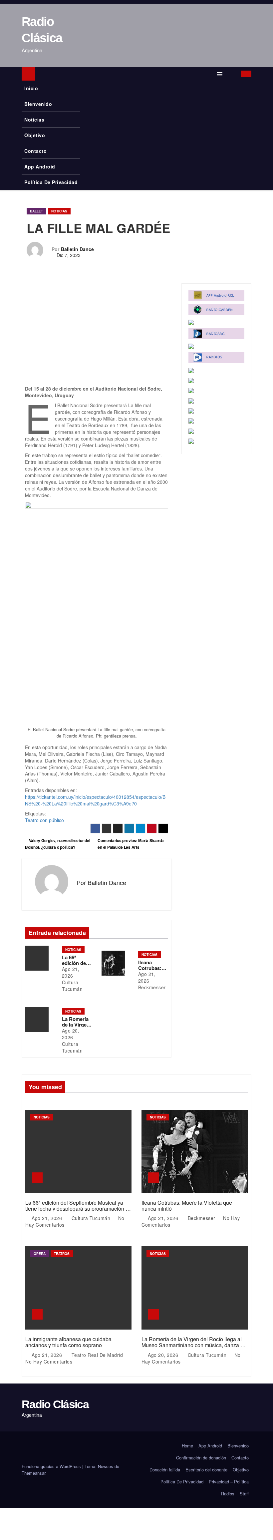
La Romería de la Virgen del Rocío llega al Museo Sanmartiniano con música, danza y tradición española (192, 1345)
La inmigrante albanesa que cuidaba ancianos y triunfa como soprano (68, 1342)
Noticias (34, 119)
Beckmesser (152, 987)
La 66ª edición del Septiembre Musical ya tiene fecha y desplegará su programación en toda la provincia (78, 1208)
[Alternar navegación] (219, 74)
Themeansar (33, 1473)
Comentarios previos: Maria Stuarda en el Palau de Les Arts (131, 843)
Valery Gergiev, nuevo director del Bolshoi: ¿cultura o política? (57, 843)
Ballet (36, 211)
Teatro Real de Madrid (97, 1355)
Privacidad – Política (229, 1481)
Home (187, 1445)
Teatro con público (44, 820)
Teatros (62, 1253)
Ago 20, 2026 (71, 1034)
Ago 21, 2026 (71, 972)
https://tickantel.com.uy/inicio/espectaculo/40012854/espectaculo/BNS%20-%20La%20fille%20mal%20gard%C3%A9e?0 (95, 800)
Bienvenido (38, 104)
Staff (244, 1493)
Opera (40, 1253)
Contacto (35, 151)
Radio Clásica (55, 1404)
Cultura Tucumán (72, 985)
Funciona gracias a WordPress (52, 1466)
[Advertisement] (96, 336)
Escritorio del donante (206, 1469)
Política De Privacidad (51, 182)
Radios (227, 1493)
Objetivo (34, 135)
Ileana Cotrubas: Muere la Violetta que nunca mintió (186, 1205)
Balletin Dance (77, 249)
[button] (232, 74)
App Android (39, 166)
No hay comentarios (48, 1361)
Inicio (31, 88)
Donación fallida (164, 1469)
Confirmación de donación (201, 1457)
